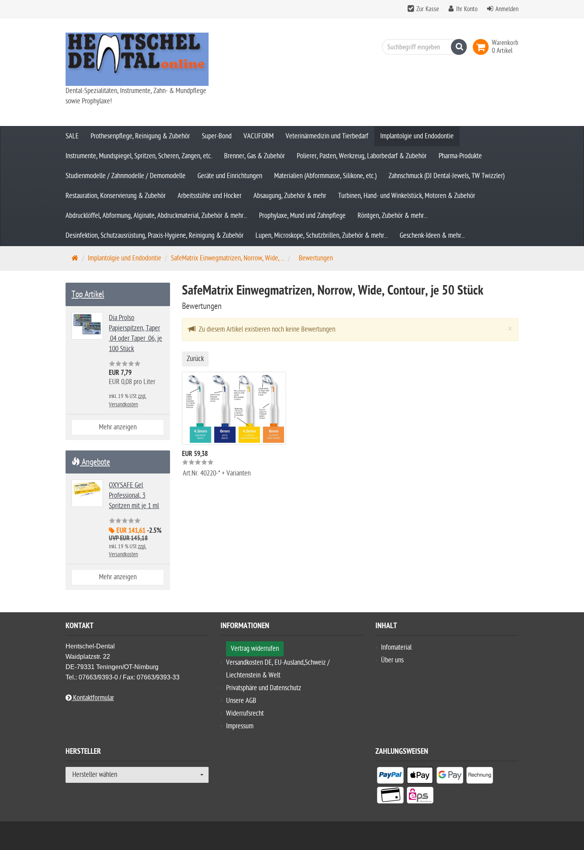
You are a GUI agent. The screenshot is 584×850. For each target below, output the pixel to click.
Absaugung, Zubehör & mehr (289, 196)
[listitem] (390, 777)
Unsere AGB (241, 701)
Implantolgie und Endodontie (417, 136)
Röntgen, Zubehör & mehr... (392, 216)
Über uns (392, 660)
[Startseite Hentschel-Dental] (137, 59)
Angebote (95, 462)
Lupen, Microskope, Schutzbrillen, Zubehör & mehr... (321, 235)
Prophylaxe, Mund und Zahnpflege (302, 216)
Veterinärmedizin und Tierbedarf (327, 136)
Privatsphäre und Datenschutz (263, 688)
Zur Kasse (427, 9)
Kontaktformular (93, 698)
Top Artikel (88, 294)
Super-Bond (217, 136)
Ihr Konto (467, 9)
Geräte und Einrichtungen (229, 176)
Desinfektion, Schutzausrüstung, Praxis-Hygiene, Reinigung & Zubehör (155, 235)
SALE (72, 136)
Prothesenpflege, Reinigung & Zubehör (140, 136)
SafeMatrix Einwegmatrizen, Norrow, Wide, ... (227, 258)
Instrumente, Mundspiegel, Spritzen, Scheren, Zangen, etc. (139, 156)
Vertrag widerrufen (255, 648)
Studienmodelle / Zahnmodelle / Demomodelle (126, 176)
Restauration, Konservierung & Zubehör (116, 196)
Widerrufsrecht (245, 713)
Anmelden (506, 9)
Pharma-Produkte (460, 156)
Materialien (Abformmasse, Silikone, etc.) (325, 176)
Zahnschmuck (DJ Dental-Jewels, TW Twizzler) (447, 176)
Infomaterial (396, 647)
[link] (482, 47)
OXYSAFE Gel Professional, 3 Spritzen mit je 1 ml (134, 495)
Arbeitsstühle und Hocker (210, 196)
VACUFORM (259, 136)
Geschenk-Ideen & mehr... (432, 235)
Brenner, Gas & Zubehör (254, 156)
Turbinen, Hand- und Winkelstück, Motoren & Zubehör (406, 196)
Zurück (195, 359)
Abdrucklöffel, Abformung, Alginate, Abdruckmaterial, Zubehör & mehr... (156, 216)
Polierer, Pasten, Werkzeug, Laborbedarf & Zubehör (362, 156)
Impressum (239, 726)
